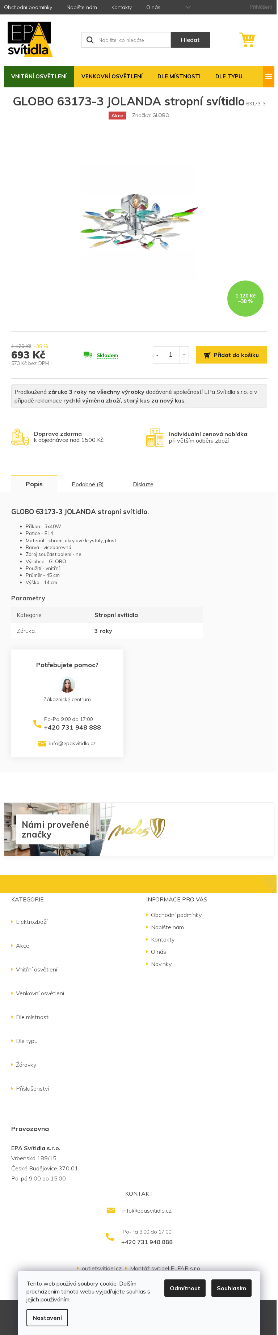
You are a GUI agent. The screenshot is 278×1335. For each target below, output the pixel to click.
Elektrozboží (31, 921)
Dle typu (27, 1040)
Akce (22, 945)
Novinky (161, 963)
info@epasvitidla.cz (72, 743)
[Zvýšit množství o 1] (184, 355)
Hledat (190, 39)
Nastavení (47, 1317)
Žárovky (26, 1064)
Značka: (150, 115)
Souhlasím (231, 1288)
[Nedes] (136, 829)
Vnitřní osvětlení (36, 969)
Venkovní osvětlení (40, 993)
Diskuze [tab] (143, 484)
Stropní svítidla (116, 614)
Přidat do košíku (236, 354)
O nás (153, 7)
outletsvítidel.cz (102, 1268)
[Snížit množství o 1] (157, 355)
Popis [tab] (34, 484)
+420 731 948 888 (72, 727)
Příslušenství (32, 1088)
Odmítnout (185, 1288)
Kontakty (121, 7)
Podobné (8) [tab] (88, 484)
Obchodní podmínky (28, 7)
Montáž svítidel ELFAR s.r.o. (165, 1268)
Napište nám (82, 7)
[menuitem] (39, 76)
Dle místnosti (33, 1017)
